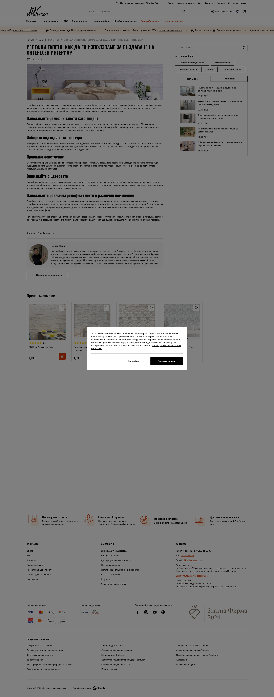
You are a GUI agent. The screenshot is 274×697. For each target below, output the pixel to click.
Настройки (133, 361)
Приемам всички (166, 361)
